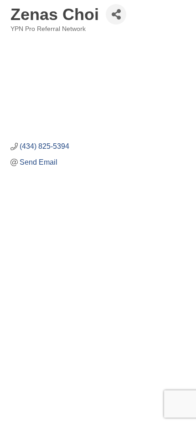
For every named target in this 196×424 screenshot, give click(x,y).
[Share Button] (116, 14)
